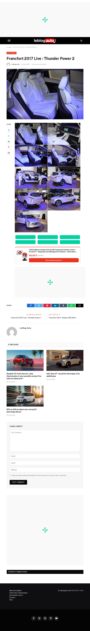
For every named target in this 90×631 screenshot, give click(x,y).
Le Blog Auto (15, 64)
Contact (12, 597)
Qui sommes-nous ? (16, 595)
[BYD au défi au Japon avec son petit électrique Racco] (25, 396)
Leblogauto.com (65, 590)
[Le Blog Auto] (45, 40)
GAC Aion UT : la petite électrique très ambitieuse (63, 375)
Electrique (11, 53)
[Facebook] (9, 130)
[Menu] (9, 40)
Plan (11, 600)
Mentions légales (15, 590)
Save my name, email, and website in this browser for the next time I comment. (39, 475)
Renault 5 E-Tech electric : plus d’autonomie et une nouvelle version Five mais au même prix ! (24, 376)
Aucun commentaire (40, 64)
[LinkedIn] (9, 141)
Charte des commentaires (18, 593)
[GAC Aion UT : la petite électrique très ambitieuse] (64, 360)
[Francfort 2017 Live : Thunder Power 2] (45, 94)
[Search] (81, 40)
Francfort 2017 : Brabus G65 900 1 (62, 318)
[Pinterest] (9, 147)
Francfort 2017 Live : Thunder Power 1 (26, 318)
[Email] (9, 153)
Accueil (9, 47)
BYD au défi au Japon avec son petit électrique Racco (22, 410)
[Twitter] (9, 136)
